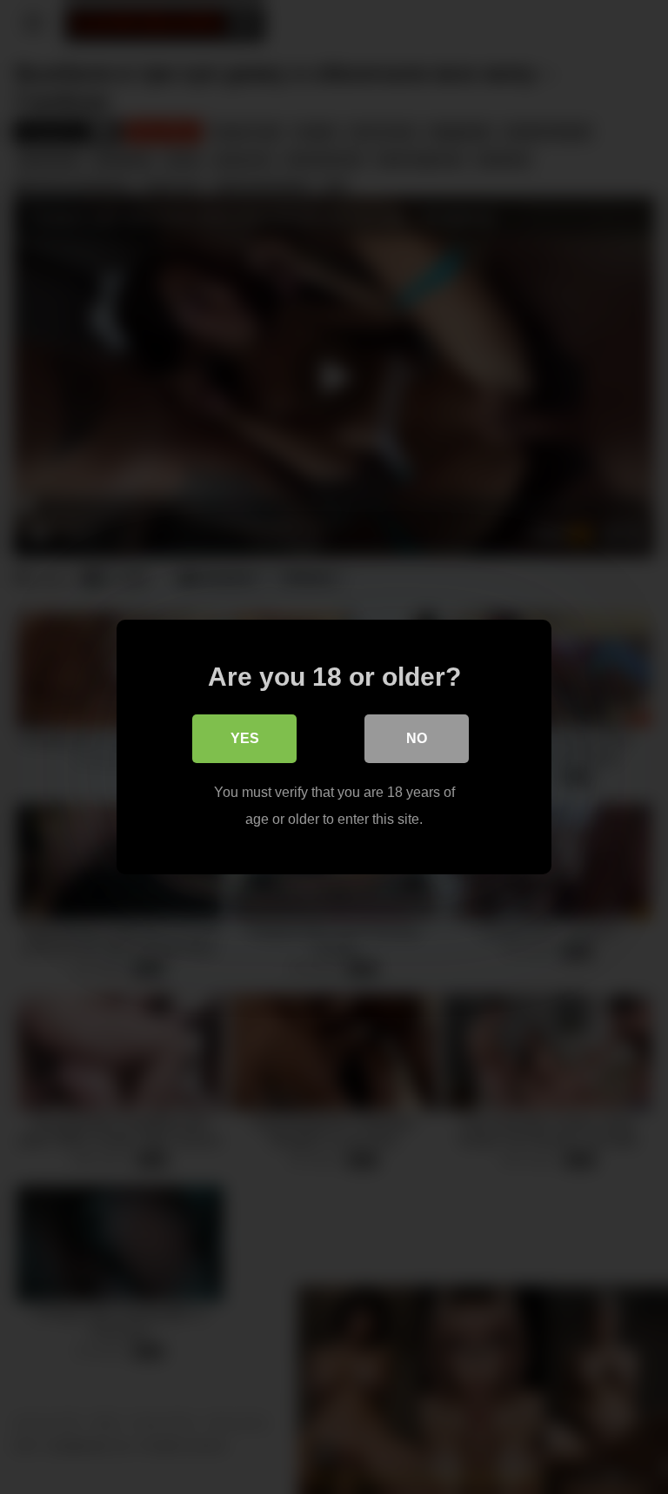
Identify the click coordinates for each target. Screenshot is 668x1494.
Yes (244, 738)
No (416, 738)
